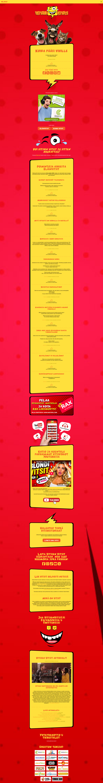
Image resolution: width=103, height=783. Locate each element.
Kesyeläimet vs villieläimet (51, 356)
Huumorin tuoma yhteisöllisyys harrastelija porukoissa (49, 714)
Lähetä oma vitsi (52, 540)
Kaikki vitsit (58, 128)
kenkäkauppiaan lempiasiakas (51, 374)
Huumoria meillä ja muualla (49, 718)
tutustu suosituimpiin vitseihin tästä (51, 589)
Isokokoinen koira (51, 259)
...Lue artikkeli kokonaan (54, 703)
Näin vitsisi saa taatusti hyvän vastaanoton (49, 712)
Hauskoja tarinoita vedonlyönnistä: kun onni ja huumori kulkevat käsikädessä (49, 717)
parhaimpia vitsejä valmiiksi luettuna (55, 488)
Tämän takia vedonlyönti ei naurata (49, 713)
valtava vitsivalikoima (41, 584)
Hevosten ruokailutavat (51, 287)
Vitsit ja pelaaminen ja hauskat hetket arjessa (49, 715)
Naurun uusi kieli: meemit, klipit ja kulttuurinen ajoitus (49, 721)
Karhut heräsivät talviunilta (51, 180)
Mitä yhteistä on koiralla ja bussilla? (51, 221)
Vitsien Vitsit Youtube (53, 490)
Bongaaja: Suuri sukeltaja (51, 239)
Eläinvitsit (44, 128)
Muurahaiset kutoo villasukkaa (51, 200)
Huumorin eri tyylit (49, 720)
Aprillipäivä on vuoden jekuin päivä (49, 719)
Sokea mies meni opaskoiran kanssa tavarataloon (51, 331)
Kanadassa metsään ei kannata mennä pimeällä (51, 308)
